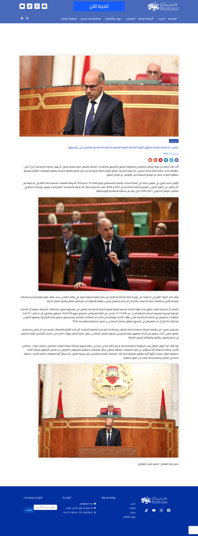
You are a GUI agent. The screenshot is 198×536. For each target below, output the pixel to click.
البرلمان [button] (131, 18)
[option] (191, 534)
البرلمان (174, 141)
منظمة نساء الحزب (90, 18)
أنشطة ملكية (145, 18)
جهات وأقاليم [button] (113, 18)
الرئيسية (172, 18)
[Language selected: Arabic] (190, 533)
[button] (161, 18)
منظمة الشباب (69, 18)
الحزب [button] (162, 18)
